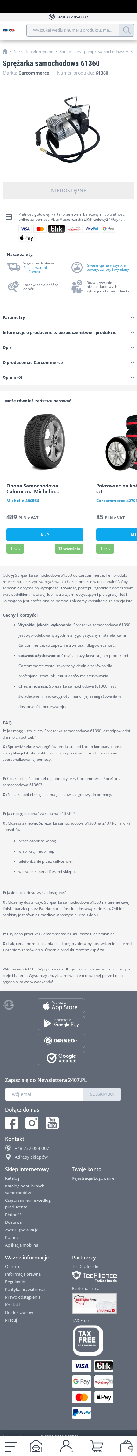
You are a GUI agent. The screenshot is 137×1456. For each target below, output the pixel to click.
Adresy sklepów (31, 1157)
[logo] (14, 30)
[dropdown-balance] (126, 1446)
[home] (5, 51)
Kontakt (12, 1305)
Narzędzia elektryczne (33, 51)
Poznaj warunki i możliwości (37, 269)
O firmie (12, 1266)
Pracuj (11, 1320)
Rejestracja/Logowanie (93, 1178)
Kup (45, 534)
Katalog (12, 1178)
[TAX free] (97, 1341)
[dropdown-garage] (36, 1446)
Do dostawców (19, 1312)
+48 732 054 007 (32, 1148)
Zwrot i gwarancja (21, 1230)
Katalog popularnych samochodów (25, 1189)
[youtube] (52, 1123)
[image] (44, 442)
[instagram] (31, 1123)
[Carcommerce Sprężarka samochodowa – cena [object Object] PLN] (68, 130)
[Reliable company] (97, 1303)
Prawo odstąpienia (22, 1297)
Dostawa (13, 1222)
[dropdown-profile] (66, 1446)
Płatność (13, 1214)
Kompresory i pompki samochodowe (92, 51)
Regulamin (15, 1282)
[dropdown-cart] (96, 1446)
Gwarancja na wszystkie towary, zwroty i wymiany (108, 267)
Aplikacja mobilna (21, 1245)
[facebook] (11, 1123)
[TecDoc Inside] (97, 1276)
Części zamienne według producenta (28, 1203)
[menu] (11, 1446)
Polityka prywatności (25, 1289)
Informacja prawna (23, 1274)
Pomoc (11, 1237)
